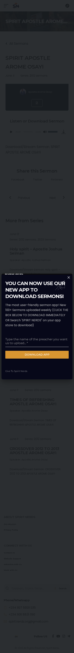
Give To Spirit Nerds (16, 371)
